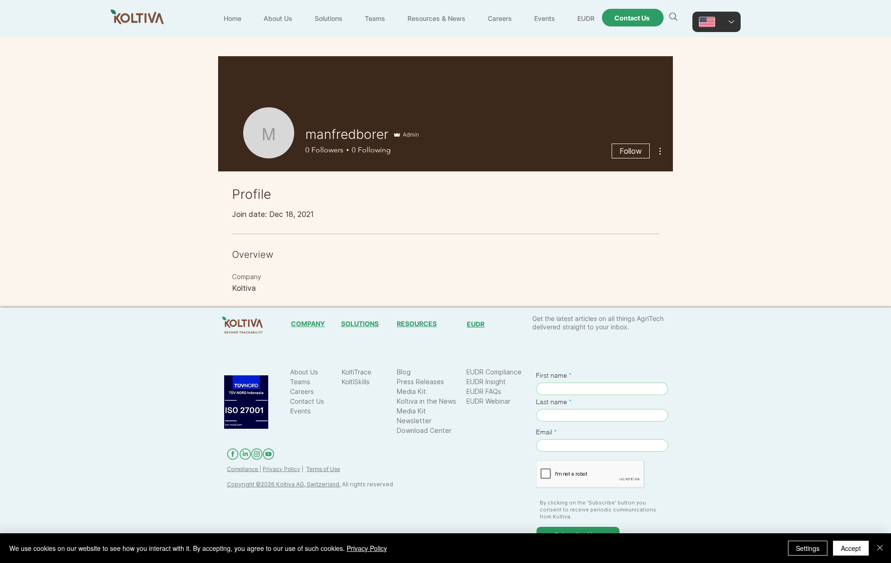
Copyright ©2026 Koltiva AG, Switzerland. (284, 484)
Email (544, 432)
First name (551, 375)
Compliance (243, 468)
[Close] (879, 548)
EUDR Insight (486, 382)
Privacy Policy (281, 468)
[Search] (673, 16)
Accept (851, 548)
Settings (808, 548)
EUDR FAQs (483, 391)
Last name (551, 402)
